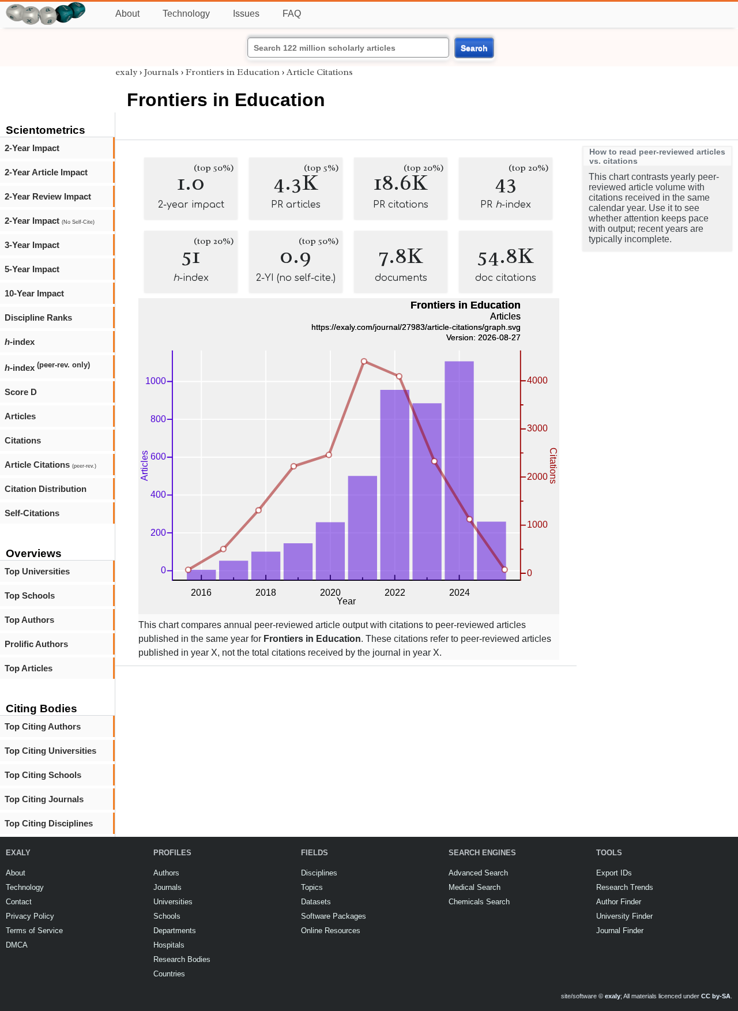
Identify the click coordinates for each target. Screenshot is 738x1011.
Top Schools (30, 595)
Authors (166, 873)
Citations (23, 440)
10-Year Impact (34, 293)
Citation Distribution (45, 489)
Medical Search (474, 887)
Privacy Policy (30, 916)
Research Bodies (181, 959)
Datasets (316, 901)
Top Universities (37, 571)
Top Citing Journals (44, 799)
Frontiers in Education (233, 72)
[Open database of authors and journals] (46, 6)
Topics (312, 887)
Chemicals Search (479, 901)
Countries (169, 973)
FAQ (292, 13)
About (127, 13)
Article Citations (50, 464)
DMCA (17, 945)
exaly (126, 72)
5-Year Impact (32, 269)
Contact (19, 901)
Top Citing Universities (50, 751)
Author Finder (618, 901)
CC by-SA (716, 996)
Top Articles (28, 668)
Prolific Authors (36, 644)
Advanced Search (478, 873)
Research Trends (624, 887)
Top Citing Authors (43, 726)
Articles (20, 416)
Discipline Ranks (38, 317)
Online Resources (330, 930)
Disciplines (319, 873)
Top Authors (29, 620)
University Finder (624, 916)
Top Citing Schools (43, 775)
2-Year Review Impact (48, 196)
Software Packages (333, 916)
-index (20, 342)
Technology (186, 13)
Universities (173, 901)
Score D (21, 392)
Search (474, 47)
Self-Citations (32, 513)
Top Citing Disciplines (49, 823)
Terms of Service (34, 930)
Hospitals (168, 945)
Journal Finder (619, 930)
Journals (161, 72)
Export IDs (614, 873)
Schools (166, 916)
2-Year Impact (32, 148)
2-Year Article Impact (46, 172)
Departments (174, 930)
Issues (246, 13)
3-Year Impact (32, 245)
